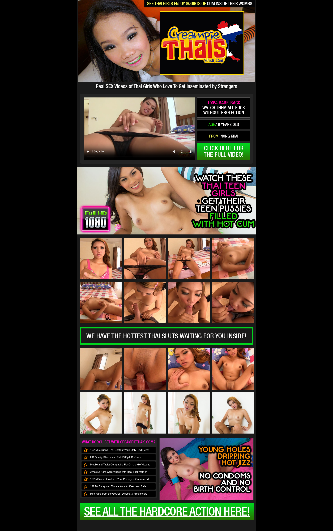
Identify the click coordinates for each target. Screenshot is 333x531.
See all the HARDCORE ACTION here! (167, 511)
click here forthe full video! (224, 151)
